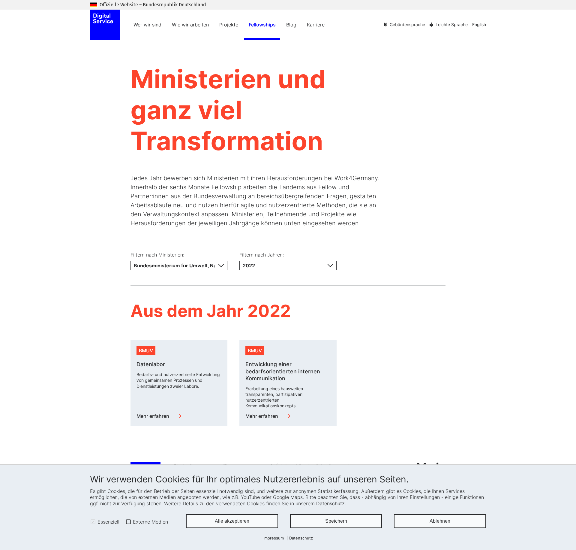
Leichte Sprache (452, 24)
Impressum (273, 538)
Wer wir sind (147, 25)
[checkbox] (93, 522)
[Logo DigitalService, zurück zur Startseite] (105, 25)
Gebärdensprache (407, 24)
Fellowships (262, 25)
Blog (291, 25)
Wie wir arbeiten (190, 25)
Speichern (336, 521)
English (479, 24)
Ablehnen (440, 521)
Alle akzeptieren (232, 521)
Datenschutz (330, 503)
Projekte (228, 25)
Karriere (316, 25)
